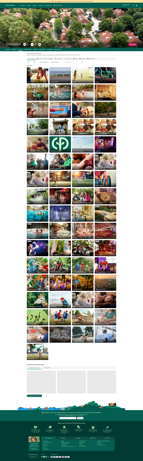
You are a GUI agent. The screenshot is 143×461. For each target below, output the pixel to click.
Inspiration (34, 5)
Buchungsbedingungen (70, 415)
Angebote (29, 5)
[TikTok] (48, 457)
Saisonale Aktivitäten (43, 62)
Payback (80, 443)
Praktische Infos (42, 49)
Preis (29, 62)
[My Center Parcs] (136, 5)
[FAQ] (133, 5)
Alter (34, 62)
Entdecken (40, 5)
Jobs (44, 446)
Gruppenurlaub (82, 442)
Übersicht (8, 49)
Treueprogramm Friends (47, 442)
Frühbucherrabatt (58, 5)
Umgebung (35, 49)
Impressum (99, 442)
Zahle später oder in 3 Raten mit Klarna (68, 446)
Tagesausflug (49, 49)
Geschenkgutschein (82, 446)
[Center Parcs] (10, 5)
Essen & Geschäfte (28, 49)
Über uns (44, 443)
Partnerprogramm (64, 443)
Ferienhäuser (14, 49)
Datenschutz (99, 443)
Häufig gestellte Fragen (65, 442)
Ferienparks (22, 5)
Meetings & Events (48, 5)
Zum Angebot (90, 1)
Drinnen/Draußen (55, 62)
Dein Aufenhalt (45, 449)
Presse (44, 447)
